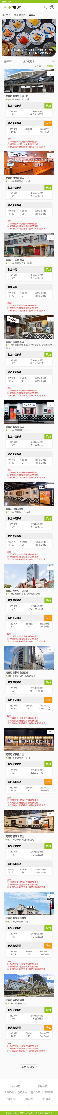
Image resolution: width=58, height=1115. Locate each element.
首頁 (8, 15)
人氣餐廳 (15, 1086)
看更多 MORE (29, 1067)
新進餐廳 (42, 1086)
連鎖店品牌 (19, 15)
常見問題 (11, 1098)
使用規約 (22, 1092)
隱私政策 (35, 1092)
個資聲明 (49, 1092)
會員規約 (8, 1092)
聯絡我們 (46, 1098)
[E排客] (14, 7)
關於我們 (29, 1098)
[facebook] (29, 1106)
